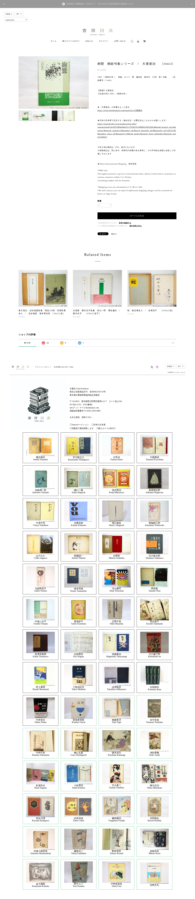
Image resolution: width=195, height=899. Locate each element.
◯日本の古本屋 (98, 425)
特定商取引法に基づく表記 (63, 367)
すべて (27, 343)
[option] (54, 82)
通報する (114, 234)
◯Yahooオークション (79, 425)
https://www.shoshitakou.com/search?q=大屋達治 (120, 110)
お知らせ (89, 41)
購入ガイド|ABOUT (71, 41)
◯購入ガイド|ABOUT (106, 428)
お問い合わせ (120, 41)
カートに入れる (137, 216)
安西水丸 (154, 885)
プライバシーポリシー (43, 367)
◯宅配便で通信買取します (82, 428)
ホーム (54, 41)
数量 (99, 201)
